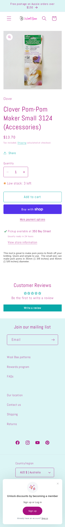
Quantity (8, 163)
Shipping (22, 142)
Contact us (14, 405)
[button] (9, 18)
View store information (22, 242)
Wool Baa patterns (19, 357)
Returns (12, 424)
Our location (15, 395)
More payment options (32, 219)
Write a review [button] (32, 308)
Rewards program (18, 367)
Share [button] (12, 153)
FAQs (10, 376)
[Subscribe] (53, 340)
